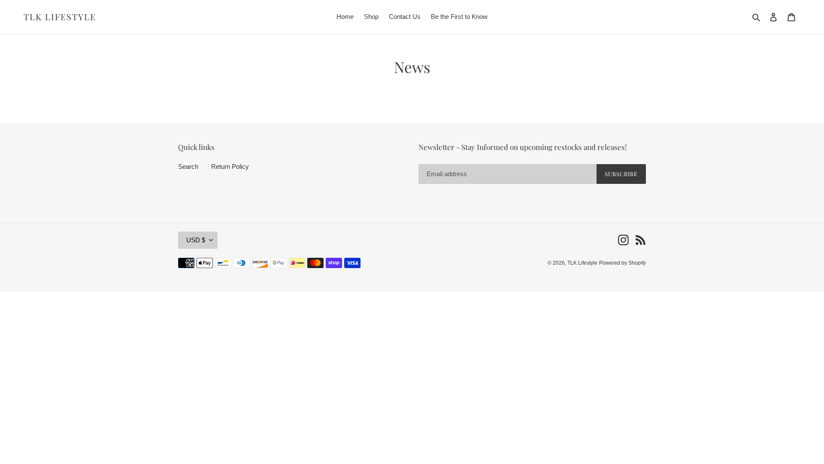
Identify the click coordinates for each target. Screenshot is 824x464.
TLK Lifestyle (60, 17)
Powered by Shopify (622, 263)
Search (188, 166)
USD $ (195, 240)
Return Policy (230, 166)
